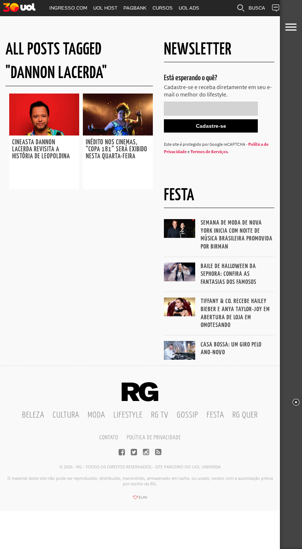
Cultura (66, 415)
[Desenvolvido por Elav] (140, 499)
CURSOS (162, 8)
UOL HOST (105, 8)
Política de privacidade (154, 437)
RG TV (159, 415)
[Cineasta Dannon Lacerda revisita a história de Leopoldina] (44, 133)
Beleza (33, 415)
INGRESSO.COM (68, 8)
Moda (96, 415)
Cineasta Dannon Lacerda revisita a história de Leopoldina (41, 149)
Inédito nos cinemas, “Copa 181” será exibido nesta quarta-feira (116, 149)
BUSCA (257, 8)
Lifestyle (128, 415)
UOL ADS (189, 8)
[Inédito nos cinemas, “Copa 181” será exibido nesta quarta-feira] (118, 133)
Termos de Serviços (209, 151)
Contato (108, 437)
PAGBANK (135, 8)
